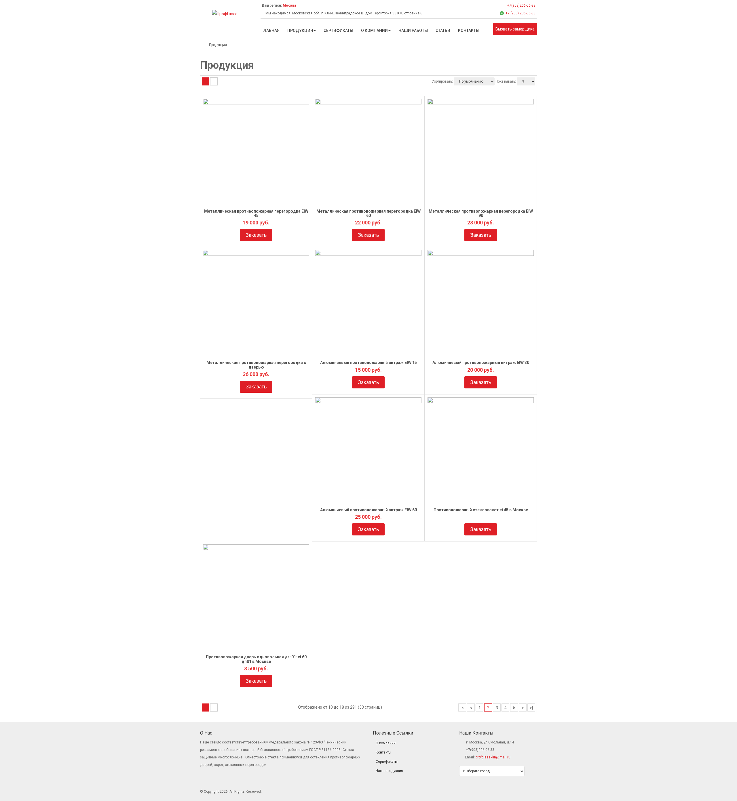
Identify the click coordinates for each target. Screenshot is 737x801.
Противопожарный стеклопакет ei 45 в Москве (481, 510)
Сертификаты (387, 762)
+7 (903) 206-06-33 (520, 13)
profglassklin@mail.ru (493, 757)
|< (462, 707)
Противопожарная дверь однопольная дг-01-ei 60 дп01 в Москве (256, 659)
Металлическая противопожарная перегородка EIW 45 (256, 213)
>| (531, 707)
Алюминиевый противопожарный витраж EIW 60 (368, 510)
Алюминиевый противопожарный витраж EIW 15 (368, 362)
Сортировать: (442, 81)
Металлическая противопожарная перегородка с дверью (256, 364)
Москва (289, 5)
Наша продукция (389, 771)
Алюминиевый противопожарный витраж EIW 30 (480, 362)
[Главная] (201, 45)
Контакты (383, 752)
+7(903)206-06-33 (520, 5)
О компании (386, 743)
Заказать (256, 235)
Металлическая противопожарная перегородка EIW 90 (481, 213)
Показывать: (505, 81)
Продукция (218, 45)
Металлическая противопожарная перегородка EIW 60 (368, 213)
